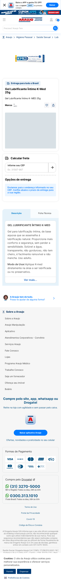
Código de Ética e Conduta (30, 525)
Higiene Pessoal (24, 37)
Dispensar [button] (24, 571)
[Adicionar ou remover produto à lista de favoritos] (46, 105)
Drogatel (27, 479)
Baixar (52, 5)
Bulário (8, 389)
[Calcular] (52, 167)
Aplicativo (10, 331)
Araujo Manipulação (15, 325)
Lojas (7, 357)
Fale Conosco (12, 350)
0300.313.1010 (23, 495)
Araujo (9, 37)
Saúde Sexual (43, 37)
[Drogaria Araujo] (30, 20)
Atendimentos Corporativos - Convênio (24, 337)
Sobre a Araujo (12, 318)
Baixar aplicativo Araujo (30, 433)
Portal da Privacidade (30, 513)
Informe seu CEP (16, 165)
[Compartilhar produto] (53, 105)
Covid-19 (30, 519)
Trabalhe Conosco (14, 370)
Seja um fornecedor (15, 376)
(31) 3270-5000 (24, 486)
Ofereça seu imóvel (15, 383)
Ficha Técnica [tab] (44, 213)
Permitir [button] (9, 571)
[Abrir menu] (4, 20)
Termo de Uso (31, 507)
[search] (30, 28)
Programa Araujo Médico (17, 363)
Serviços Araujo (13, 344)
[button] (17, 577)
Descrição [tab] (16, 213)
